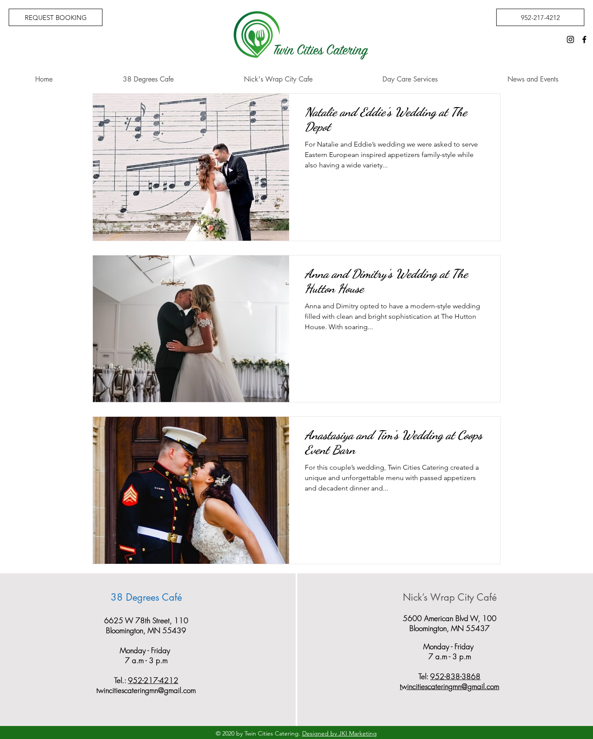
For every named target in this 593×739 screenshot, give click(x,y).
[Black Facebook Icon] (584, 39)
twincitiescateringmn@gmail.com (146, 690)
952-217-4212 (153, 680)
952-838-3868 (455, 676)
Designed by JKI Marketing (339, 733)
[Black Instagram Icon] (570, 39)
